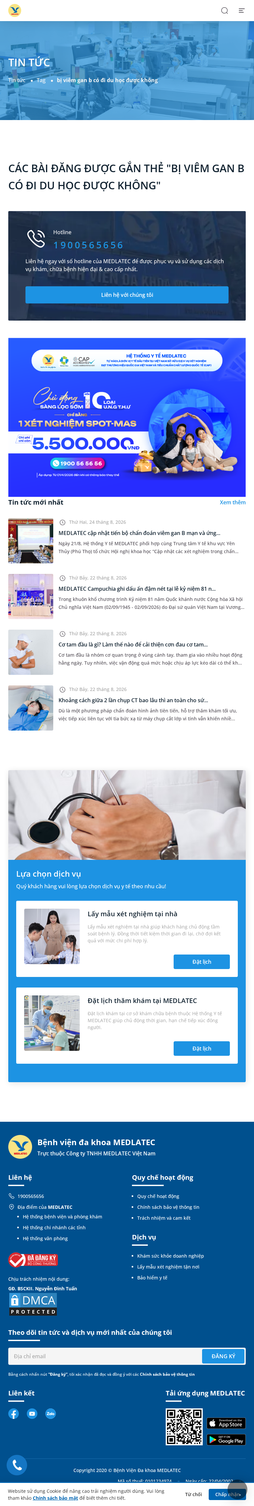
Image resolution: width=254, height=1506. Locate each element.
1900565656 (31, 1196)
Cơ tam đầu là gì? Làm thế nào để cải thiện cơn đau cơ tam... (133, 644)
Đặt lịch (201, 961)
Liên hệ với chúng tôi (127, 294)
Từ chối (193, 1494)
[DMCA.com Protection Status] (33, 1304)
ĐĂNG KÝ (223, 1356)
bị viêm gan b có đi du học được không (107, 80)
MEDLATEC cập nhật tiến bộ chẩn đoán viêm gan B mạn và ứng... (139, 533)
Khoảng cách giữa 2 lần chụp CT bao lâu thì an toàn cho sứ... (133, 700)
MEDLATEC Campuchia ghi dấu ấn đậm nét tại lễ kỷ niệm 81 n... (137, 588)
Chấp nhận (227, 1494)
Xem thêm (233, 502)
